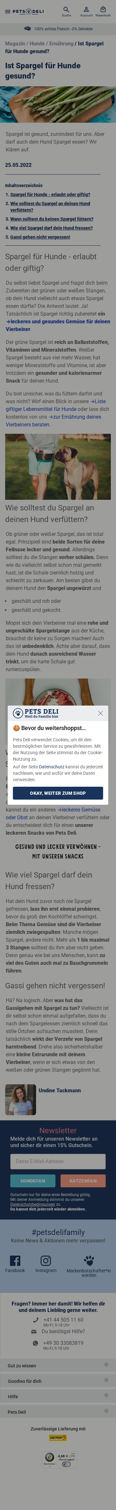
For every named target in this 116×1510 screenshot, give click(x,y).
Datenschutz (51, 766)
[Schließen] (100, 713)
